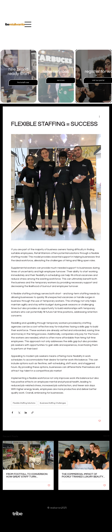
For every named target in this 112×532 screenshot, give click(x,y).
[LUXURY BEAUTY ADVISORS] (83, 455)
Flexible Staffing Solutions (24, 403)
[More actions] (99, 116)
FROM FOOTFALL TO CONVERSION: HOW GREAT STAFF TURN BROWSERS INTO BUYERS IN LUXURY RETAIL (28, 475)
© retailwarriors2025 (57, 507)
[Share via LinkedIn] (25, 412)
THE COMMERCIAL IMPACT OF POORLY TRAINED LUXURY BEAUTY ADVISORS (82, 475)
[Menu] (28, 24)
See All (106, 436)
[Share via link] (32, 412)
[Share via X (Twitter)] (19, 412)
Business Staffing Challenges (53, 403)
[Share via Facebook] (12, 412)
